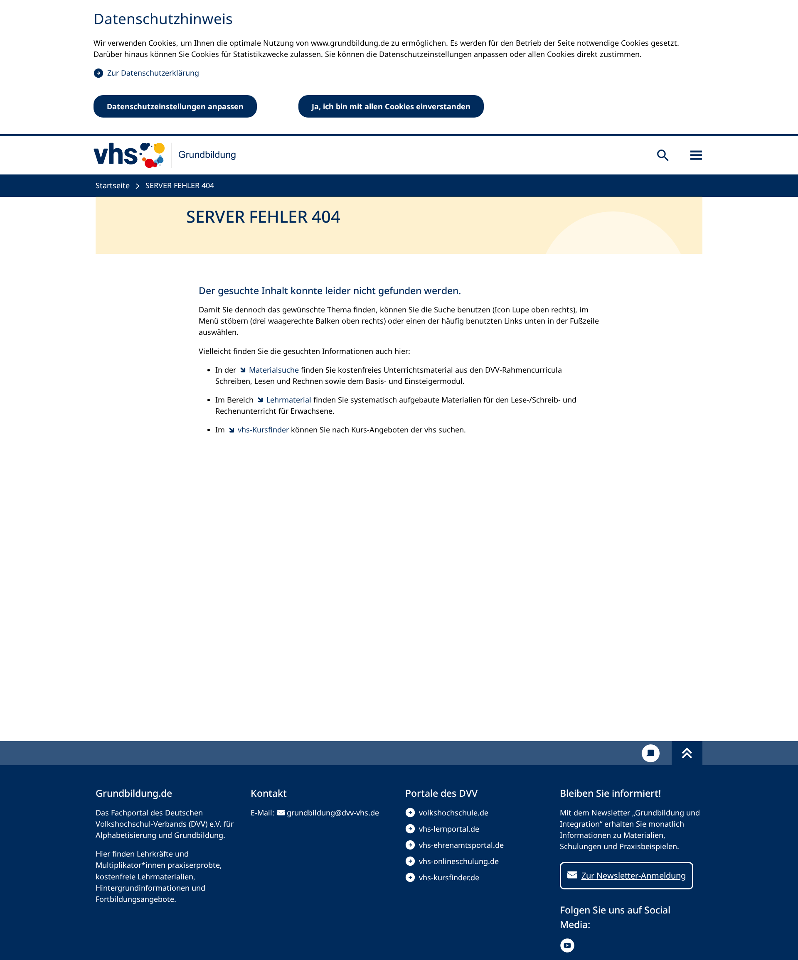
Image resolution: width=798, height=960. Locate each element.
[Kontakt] (650, 753)
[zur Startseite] (165, 155)
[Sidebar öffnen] (696, 155)
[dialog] (399, 68)
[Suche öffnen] (663, 155)
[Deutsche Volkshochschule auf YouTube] (569, 945)
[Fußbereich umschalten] (687, 753)
